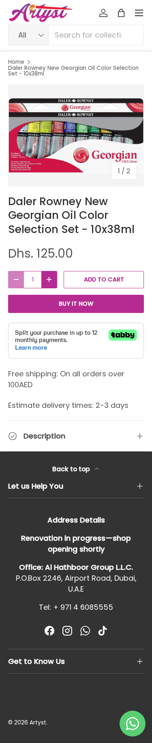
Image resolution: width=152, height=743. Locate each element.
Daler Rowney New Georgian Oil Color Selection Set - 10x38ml (73, 70)
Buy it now (76, 304)
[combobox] (76, 35)
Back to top (72, 469)
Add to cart (104, 279)
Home (16, 62)
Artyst (38, 722)
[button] (121, 13)
